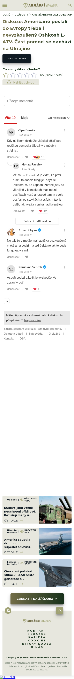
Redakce (37, 633)
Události (21, 14)
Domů (6, 14)
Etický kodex (37, 643)
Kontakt (37, 630)
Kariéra (37, 637)
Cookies (37, 640)
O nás (37, 647)
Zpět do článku (16, 58)
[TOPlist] (7, 677)
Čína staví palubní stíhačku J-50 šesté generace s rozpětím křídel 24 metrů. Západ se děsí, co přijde (19, 581)
